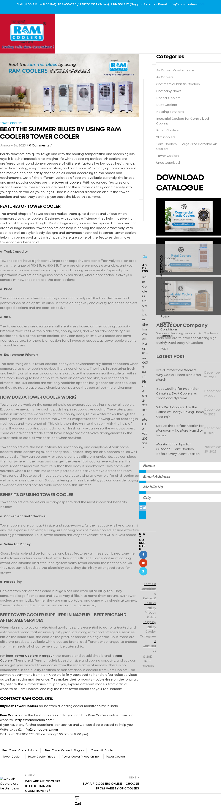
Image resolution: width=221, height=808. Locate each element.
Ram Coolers (10, 715)
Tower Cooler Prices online (80, 757)
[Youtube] (143, 563)
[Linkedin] (143, 571)
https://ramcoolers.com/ (34, 720)
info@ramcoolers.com (40, 729)
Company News (168, 261)
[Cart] (77, 798)
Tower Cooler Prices (41, 757)
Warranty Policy (167, 313)
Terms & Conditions (169, 326)
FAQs (164, 349)
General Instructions (169, 339)
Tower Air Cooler (102, 750)
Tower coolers (116, 757)
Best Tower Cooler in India (20, 750)
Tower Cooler (11, 757)
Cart (78, 803)
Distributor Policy (168, 300)
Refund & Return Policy (166, 281)
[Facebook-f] (143, 555)
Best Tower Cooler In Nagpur (64, 750)
